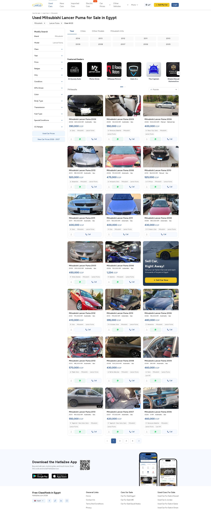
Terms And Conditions (95, 504)
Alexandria (75, 181)
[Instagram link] (67, 501)
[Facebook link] (49, 501)
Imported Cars (75, 4)
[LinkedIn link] (61, 501)
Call (95, 139)
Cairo (73, 130)
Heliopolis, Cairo (114, 181)
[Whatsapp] (80, 139)
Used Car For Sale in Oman (168, 508)
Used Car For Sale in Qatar (168, 504)
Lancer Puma (90, 130)
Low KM (147, 375)
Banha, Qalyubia (114, 372)
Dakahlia (112, 277)
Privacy (88, 508)
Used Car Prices (48, 133)
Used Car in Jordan (165, 500)
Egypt (39, 501)
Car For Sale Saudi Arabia (131, 504)
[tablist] (123, 31)
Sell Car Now (162, 280)
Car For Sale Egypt (128, 496)
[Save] (100, 98)
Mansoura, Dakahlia (115, 130)
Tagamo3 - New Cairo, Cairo (80, 423)
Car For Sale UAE (127, 500)
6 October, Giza (114, 324)
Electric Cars (91, 4)
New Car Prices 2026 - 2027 (49, 139)
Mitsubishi (80, 130)
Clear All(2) (68, 23)
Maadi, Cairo (75, 372)
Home (88, 496)
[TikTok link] (55, 501)
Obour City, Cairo (152, 130)
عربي (149, 4)
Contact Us (90, 500)
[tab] (72, 31)
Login (175, 5)
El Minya (150, 181)
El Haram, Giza (151, 229)
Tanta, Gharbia (76, 277)
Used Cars (50, 4)
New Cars (62, 4)
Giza (111, 229)
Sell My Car (163, 5)
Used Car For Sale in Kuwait (168, 496)
